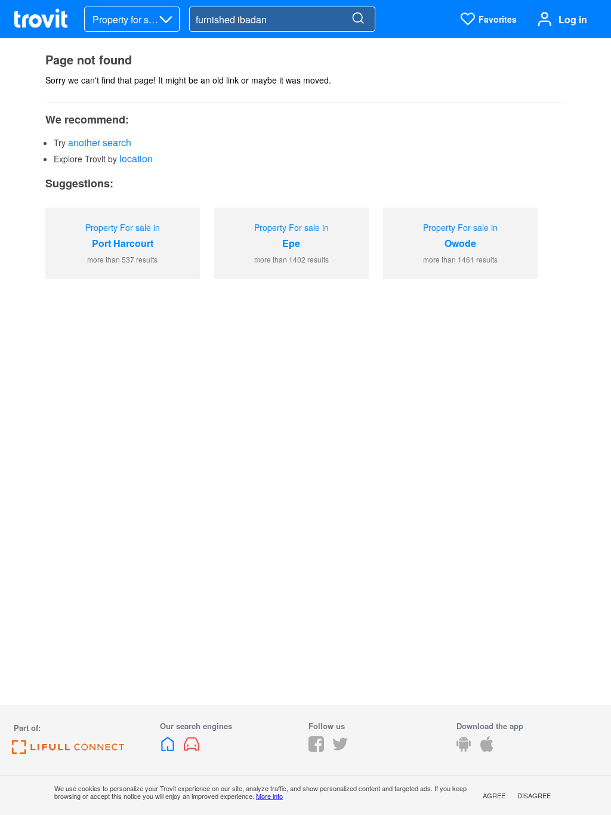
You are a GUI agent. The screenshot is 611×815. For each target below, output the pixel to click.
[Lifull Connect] (68, 750)
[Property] (169, 748)
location (136, 158)
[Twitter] (340, 748)
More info (269, 796)
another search (99, 142)
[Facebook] (316, 748)
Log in (572, 19)
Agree (494, 795)
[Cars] (191, 748)
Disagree (534, 795)
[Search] (358, 19)
